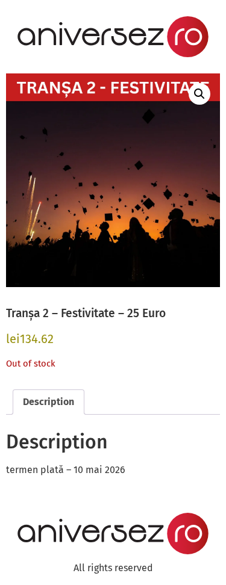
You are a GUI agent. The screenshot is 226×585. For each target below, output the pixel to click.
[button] (199, 94)
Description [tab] (48, 401)
